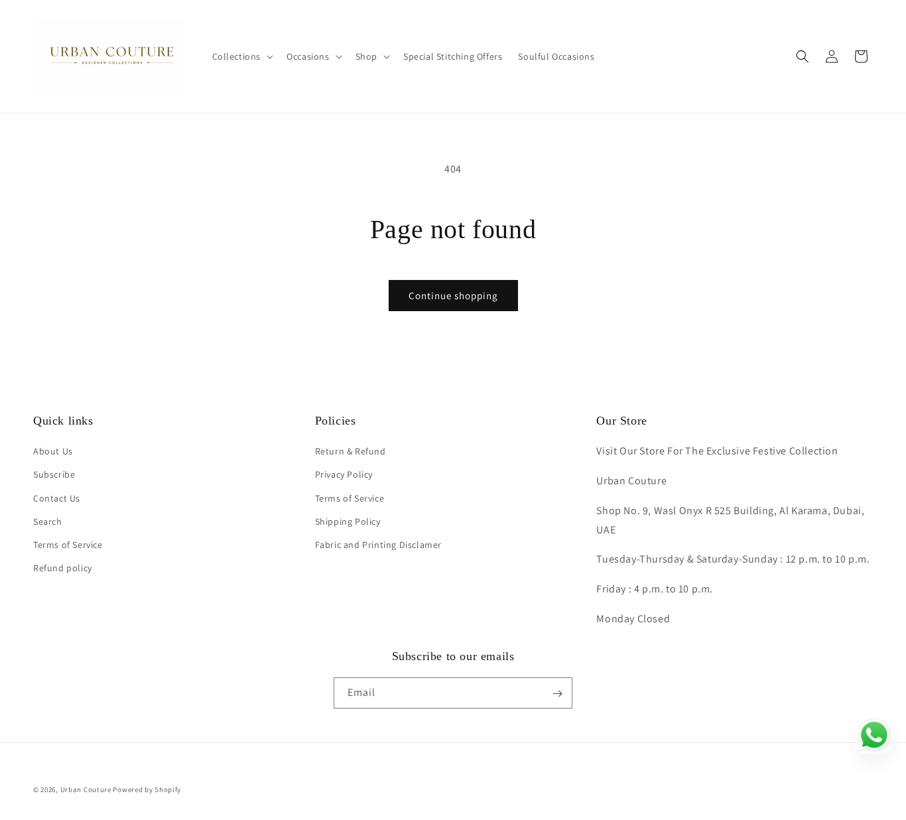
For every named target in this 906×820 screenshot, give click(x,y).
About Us (53, 452)
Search (47, 521)
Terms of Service (68, 545)
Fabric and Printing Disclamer (378, 545)
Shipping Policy (348, 521)
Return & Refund (350, 452)
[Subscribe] (557, 693)
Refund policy (62, 569)
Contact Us (56, 498)
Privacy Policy (344, 475)
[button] (241, 56)
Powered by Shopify (147, 789)
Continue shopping (453, 295)
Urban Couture (85, 789)
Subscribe (54, 475)
